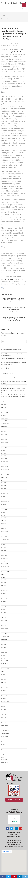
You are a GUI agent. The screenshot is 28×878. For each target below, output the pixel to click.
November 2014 (5, 598)
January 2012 (4, 690)
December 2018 (4, 466)
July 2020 (3, 429)
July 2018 (3, 480)
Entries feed (4, 759)
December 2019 (4, 442)
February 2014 (4, 623)
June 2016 (3, 547)
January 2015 (4, 593)
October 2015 (4, 569)
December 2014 (4, 596)
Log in (2, 757)
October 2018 (4, 472)
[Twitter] (11, 828)
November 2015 (5, 566)
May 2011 (3, 712)
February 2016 (4, 558)
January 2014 (4, 625)
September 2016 (5, 539)
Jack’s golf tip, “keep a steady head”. (13, 385)
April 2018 (3, 488)
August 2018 (4, 477)
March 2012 (4, 685)
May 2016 (3, 550)
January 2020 (4, 439)
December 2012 (4, 660)
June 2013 (3, 644)
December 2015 (4, 563)
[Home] (1, 18)
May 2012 (3, 679)
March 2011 (4, 717)
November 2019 (5, 445)
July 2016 (3, 544)
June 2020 (3, 431)
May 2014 (3, 615)
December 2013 (4, 628)
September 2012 (5, 668)
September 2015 (5, 571)
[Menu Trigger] (24, 5)
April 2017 (3, 520)
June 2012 (3, 677)
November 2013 (5, 631)
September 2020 (5, 423)
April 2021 (3, 407)
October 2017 (4, 504)
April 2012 (3, 682)
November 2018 (5, 469)
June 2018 (3, 482)
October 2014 (4, 601)
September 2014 (5, 604)
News (2, 741)
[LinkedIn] (19, 876)
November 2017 (5, 501)
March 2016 (4, 555)
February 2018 (4, 493)
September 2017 (5, 507)
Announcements (5, 733)
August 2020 (4, 426)
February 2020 (4, 437)
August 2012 (4, 671)
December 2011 (4, 693)
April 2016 (3, 553)
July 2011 (3, 706)
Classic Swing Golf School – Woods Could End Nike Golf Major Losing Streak (14, 299)
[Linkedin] (16, 828)
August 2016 (4, 542)
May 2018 (3, 485)
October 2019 (4, 447)
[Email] (25, 876)
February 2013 (4, 655)
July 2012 (3, 674)
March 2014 (4, 620)
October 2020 (4, 420)
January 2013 (4, 658)
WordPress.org (4, 762)
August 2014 (4, 606)
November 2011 (5, 695)
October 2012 (4, 666)
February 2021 (4, 412)
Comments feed (5, 761)
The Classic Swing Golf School (13, 3)
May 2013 (3, 647)
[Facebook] (7, 828)
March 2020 (4, 434)
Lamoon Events (4, 739)
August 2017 (4, 509)
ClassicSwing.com (10, 279)
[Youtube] (20, 828)
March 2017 (4, 523)
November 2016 (5, 534)
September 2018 (5, 474)
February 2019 (4, 461)
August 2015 (4, 574)
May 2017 (3, 517)
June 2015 (3, 579)
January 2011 (4, 722)
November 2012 (5, 663)
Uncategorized (6, 45)
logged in (14, 333)
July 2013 (3, 641)
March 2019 (4, 458)
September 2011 (5, 701)
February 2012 (4, 687)
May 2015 (3, 582)
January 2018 (4, 496)
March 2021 (4, 410)
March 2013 (4, 652)
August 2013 (4, 639)
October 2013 (4, 633)
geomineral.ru (4, 388)
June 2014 (3, 612)
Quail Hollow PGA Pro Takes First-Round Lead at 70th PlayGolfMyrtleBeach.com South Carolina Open (14, 319)
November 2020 (5, 418)
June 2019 (3, 453)
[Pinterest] (14, 876)
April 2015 (3, 585)
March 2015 (4, 588)
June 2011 (3, 709)
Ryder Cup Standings (6, 381)
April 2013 (3, 650)
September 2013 (5, 636)
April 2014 (3, 617)
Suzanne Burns (6, 43)
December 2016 (4, 531)
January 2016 (4, 561)
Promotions (4, 747)
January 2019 (4, 464)
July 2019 (3, 450)
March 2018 (4, 491)
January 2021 (4, 415)
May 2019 (3, 455)
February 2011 (4, 720)
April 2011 (3, 714)
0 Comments (14, 45)
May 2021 (3, 404)
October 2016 (4, 536)
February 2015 (4, 590)
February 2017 (4, 526)
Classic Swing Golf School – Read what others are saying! (14, 308)
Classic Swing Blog (5, 736)
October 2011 (4, 698)
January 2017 (4, 528)
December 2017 (4, 499)
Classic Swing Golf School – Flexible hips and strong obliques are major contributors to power (13, 390)
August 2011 (4, 704)
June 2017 (3, 515)
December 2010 (4, 725)
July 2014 (3, 609)
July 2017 (3, 512)
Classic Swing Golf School (11, 52)
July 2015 (3, 577)
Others (2, 744)
